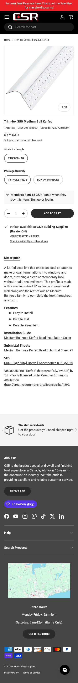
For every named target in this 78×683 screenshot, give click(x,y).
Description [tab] (12, 258)
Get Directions (39, 633)
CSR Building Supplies (23, 666)
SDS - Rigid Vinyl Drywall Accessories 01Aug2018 (38, 363)
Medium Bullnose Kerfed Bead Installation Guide (37, 338)
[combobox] (39, 27)
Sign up (35, 199)
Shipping (9, 140)
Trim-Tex (9, 127)
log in (49, 199)
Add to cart (52, 213)
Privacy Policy (11, 672)
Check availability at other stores (29, 241)
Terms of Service (31, 672)
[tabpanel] (39, 326)
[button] (71, 17)
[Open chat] (65, 670)
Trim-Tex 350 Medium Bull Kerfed (31, 40)
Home (7, 40)
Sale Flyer (66, 3)
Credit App (17, 491)
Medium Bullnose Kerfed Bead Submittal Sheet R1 (38, 350)
